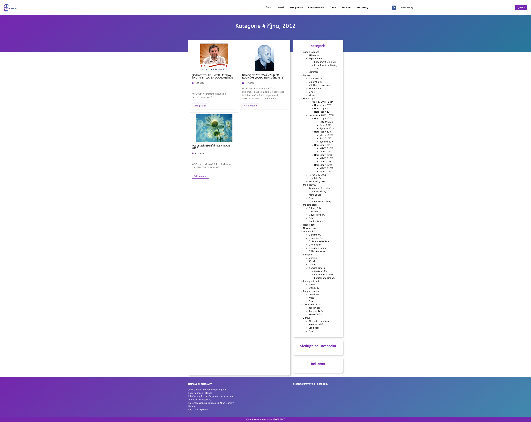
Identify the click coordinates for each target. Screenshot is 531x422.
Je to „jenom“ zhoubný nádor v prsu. (207, 389)
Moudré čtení (310, 204)
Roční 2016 (325, 138)
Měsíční (318, 178)
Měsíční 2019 (326, 168)
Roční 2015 (325, 125)
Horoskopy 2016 (323, 131)
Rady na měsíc (316, 324)
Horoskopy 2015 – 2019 (321, 115)
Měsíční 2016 (326, 135)
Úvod (268, 7)
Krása (311, 297)
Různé (312, 261)
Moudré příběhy (317, 214)
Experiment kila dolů (325, 62)
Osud (311, 198)
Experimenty (315, 58)
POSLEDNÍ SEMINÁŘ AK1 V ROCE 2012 (211, 147)
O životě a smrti (317, 251)
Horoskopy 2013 (323, 108)
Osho (311, 218)
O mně (280, 7)
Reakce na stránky (323, 274)
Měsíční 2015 (326, 121)
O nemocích (315, 244)
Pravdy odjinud (316, 7)
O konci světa (316, 238)
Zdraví (333, 7)
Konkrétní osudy (322, 201)
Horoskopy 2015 (323, 118)
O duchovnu (315, 234)
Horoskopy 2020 (317, 174)
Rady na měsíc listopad (200, 393)
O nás (312, 91)
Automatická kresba (319, 188)
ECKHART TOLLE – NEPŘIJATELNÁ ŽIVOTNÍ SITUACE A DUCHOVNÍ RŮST (213, 76)
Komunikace (315, 194)
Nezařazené (309, 224)
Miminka (313, 258)
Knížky (312, 284)
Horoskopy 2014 (323, 111)
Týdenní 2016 (327, 141)
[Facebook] (394, 8)
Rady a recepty (311, 291)
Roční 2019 (325, 171)
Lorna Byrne (315, 211)
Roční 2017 (325, 151)
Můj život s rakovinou (320, 85)
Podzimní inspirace (198, 409)
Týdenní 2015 (327, 128)
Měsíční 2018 (326, 158)
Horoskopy (362, 7)
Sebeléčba (314, 327)
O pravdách (309, 231)
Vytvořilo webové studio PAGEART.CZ (265, 419)
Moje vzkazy (315, 78)
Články (306, 75)
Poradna (346, 7)
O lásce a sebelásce (319, 241)
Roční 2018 (325, 161)
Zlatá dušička (316, 221)
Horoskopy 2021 (317, 181)
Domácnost (315, 294)
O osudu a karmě (317, 248)
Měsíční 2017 (326, 148)
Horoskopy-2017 (323, 145)
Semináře (313, 71)
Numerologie (315, 88)
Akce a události (311, 52)
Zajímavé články (311, 304)
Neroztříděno (315, 314)
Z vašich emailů (317, 268)
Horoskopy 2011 (322, 105)
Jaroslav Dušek (317, 311)
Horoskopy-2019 (323, 165)
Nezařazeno (309, 228)
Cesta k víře (320, 271)
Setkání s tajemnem (324, 277)
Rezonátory (320, 191)
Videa (312, 95)
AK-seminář (314, 55)
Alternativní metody (319, 321)
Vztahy (312, 264)
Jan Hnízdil (314, 307)
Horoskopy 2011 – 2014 (321, 101)
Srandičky (314, 287)
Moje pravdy (296, 7)
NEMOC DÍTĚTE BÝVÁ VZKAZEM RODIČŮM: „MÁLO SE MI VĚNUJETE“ (263, 76)
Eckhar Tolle (315, 208)
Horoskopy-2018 (323, 155)
